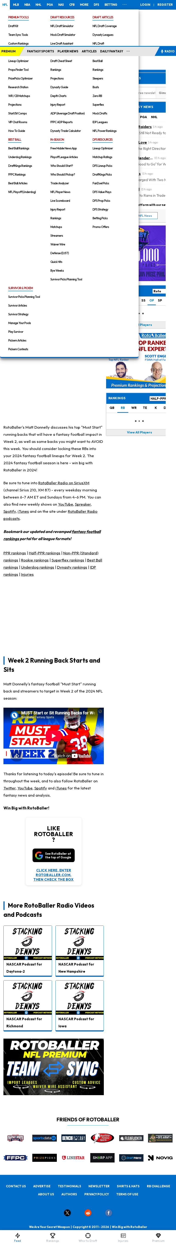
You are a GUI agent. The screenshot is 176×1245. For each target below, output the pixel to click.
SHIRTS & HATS (128, 1186)
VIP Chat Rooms (17, 122)
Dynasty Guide (59, 87)
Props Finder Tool (18, 69)
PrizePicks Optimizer (20, 78)
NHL (38, 4)
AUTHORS (69, 1194)
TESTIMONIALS (69, 1186)
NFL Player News (60, 192)
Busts (96, 87)
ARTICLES (89, 51)
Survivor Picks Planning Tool (66, 279)
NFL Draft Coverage (105, 26)
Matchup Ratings (102, 157)
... (128, 50)
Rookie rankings (35, 560)
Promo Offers (101, 227)
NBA (27, 4)
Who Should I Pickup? (62, 174)
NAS (61, 4)
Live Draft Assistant (61, 43)
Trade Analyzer (59, 183)
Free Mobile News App (63, 148)
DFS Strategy (100, 209)
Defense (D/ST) (59, 253)
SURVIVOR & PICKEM (20, 288)
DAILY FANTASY (111, 51)
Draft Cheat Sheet (61, 61)
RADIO (170, 51)
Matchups (56, 227)
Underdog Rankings (19, 157)
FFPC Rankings (16, 174)
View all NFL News (139, 215)
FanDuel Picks (101, 183)
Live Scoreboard (60, 200)
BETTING (110, 4)
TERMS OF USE (127, 1194)
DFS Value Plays (102, 192)
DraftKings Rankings (20, 166)
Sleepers (98, 78)
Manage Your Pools (19, 323)
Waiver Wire (57, 244)
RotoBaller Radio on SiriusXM (63, 482)
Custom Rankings (18, 43)
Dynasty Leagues (103, 35)
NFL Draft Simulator (61, 26)
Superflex (98, 104)
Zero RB (97, 96)
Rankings (55, 69)
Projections (14, 104)
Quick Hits (56, 262)
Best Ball (97, 61)
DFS (96, 4)
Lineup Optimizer (18, 61)
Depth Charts (58, 96)
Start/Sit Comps (17, 113)
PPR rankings (14, 552)
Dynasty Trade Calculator (65, 131)
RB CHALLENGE (158, 1186)
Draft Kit (13, 26)
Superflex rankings (68, 560)
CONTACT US (16, 1186)
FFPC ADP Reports (61, 122)
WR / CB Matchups (19, 96)
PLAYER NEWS (68, 51)
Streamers (56, 235)
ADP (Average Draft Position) (67, 113)
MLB (16, 4)
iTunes (23, 511)
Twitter (9, 788)
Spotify (9, 511)
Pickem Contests (18, 349)
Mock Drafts (100, 113)
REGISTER (165, 4)
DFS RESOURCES (103, 139)
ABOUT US (46, 1194)
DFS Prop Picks (101, 200)
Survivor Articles (17, 305)
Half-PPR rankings (44, 552)
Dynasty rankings (72, 567)
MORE (84, 4)
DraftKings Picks (102, 174)
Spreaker (83, 504)
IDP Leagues (100, 122)
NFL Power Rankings (104, 131)
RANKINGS (117, 398)
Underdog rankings (37, 567)
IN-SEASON (57, 139)
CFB (71, 4)
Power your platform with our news (143, 204)
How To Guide (16, 131)
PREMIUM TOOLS (18, 17)
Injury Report (57, 104)
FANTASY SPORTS (40, 51)
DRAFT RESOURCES (62, 17)
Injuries (27, 574)
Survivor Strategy (18, 314)
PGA (50, 4)
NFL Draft (98, 43)
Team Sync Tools (18, 35)
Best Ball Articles (17, 183)
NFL (5, 4)
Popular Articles (124, 78)
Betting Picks (100, 218)
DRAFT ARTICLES (103, 17)
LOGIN (145, 4)
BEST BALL (14, 139)
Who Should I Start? (61, 166)
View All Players (139, 325)
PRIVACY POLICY (96, 1194)
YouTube (65, 504)
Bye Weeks (57, 270)
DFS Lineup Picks (102, 166)
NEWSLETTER (99, 1186)
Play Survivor (15, 331)
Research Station (18, 87)
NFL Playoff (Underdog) (22, 192)
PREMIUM (8, 51)
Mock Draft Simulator (62, 35)
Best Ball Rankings (18, 148)
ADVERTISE (41, 1186)
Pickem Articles (17, 340)
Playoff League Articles (64, 157)
